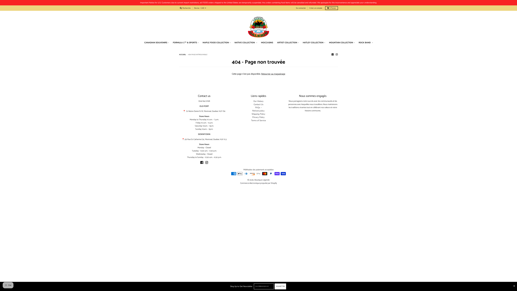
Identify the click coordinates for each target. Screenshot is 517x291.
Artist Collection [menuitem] (287, 42)
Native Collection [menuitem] (245, 42)
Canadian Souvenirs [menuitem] (155, 42)
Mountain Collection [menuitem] (341, 42)
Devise (196, 8)
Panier (333, 8)
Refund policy (258, 110)
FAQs (257, 107)
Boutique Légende (262, 180)
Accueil (182, 54)
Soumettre (280, 286)
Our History (258, 101)
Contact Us (258, 104)
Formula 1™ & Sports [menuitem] (185, 42)
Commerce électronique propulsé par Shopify (258, 183)
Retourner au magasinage (273, 74)
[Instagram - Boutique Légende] (337, 54)
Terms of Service (258, 120)
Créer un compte (315, 8)
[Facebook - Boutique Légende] (332, 54)
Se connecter (301, 8)
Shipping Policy (258, 114)
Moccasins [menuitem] (267, 42)
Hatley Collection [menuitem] (313, 42)
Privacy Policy (258, 117)
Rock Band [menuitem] (365, 42)
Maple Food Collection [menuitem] (216, 42)
